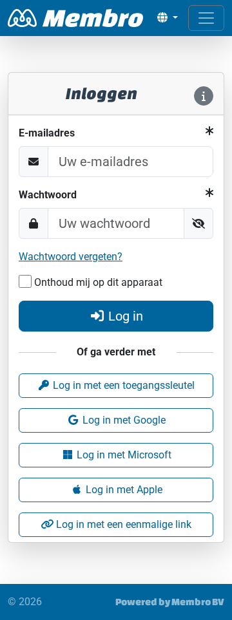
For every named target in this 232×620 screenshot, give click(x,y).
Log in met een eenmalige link (122, 524)
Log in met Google (123, 420)
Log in (125, 316)
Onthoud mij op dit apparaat (97, 282)
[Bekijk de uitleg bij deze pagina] (203, 96)
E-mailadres (47, 133)
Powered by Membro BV (169, 601)
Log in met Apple (122, 490)
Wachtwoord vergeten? (70, 256)
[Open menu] (206, 18)
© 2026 (25, 602)
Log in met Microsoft (122, 455)
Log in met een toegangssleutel (122, 385)
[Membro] (75, 18)
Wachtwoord (48, 195)
